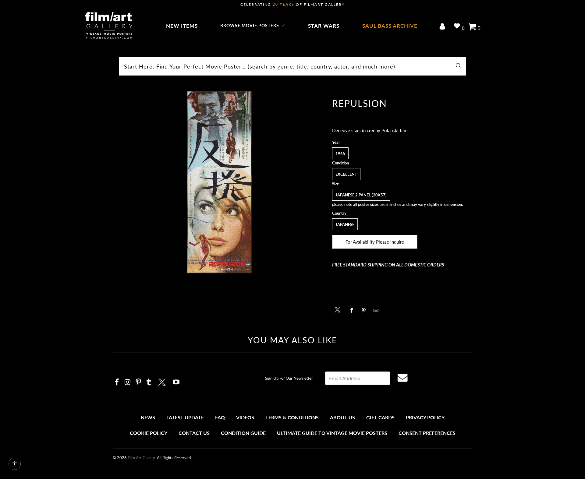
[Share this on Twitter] (339, 309)
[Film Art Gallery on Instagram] (128, 382)
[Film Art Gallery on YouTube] (176, 382)
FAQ (220, 417)
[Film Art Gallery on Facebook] (117, 382)
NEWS (148, 417)
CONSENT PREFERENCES (427, 433)
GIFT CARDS (380, 417)
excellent (346, 174)
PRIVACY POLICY (425, 417)
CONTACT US (194, 433)
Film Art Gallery (141, 457)
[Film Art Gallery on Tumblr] (149, 382)
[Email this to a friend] (377, 310)
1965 (340, 153)
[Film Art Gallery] (109, 26)
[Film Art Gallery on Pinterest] (138, 382)
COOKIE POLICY (148, 433)
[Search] (458, 66)
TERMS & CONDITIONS (292, 417)
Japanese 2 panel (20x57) (361, 194)
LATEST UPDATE (185, 417)
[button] (252, 25)
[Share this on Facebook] (353, 310)
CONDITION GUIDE (243, 433)
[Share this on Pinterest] (365, 310)
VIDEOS (245, 417)
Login (443, 27)
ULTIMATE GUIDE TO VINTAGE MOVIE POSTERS (332, 433)
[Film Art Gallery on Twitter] (162, 381)
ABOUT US (342, 417)
